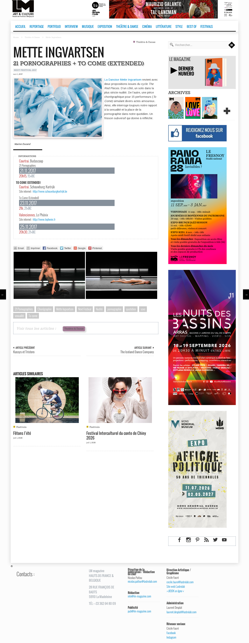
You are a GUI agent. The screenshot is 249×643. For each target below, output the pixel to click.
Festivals (21, 427)
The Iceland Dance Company (137, 352)
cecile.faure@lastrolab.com (180, 582)
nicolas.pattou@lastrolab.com (142, 581)
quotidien (131, 309)
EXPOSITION (105, 26)
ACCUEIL (20, 26)
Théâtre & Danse (32, 37)
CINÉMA (147, 26)
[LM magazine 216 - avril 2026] (209, 107)
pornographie (114, 309)
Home (16, 37)
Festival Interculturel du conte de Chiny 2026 (116, 435)
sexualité (19, 315)
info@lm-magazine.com (139, 596)
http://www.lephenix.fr (44, 219)
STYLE (179, 26)
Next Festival (84, 309)
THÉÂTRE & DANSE (127, 26)
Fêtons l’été (22, 433)
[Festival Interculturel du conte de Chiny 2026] (120, 399)
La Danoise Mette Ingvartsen (122, 79)
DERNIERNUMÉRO (186, 71)
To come (33, 315)
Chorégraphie (45, 309)
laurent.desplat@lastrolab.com (181, 612)
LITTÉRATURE (164, 26)
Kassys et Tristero (23, 352)
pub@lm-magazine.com (139, 611)
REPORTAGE (37, 26)
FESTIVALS (206, 26)
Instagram (171, 637)
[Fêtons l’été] (47, 399)
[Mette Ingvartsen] (58, 107)
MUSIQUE (88, 26)
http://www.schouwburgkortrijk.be (50, 191)
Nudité (99, 309)
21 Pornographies (24, 309)
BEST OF (191, 26)
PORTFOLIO (54, 26)
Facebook (171, 632)
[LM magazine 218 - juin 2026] (176, 107)
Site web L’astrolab (176, 586)
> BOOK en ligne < (175, 591)
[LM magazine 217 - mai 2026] (193, 107)
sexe (143, 309)
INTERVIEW (71, 26)
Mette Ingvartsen (58, 52)
